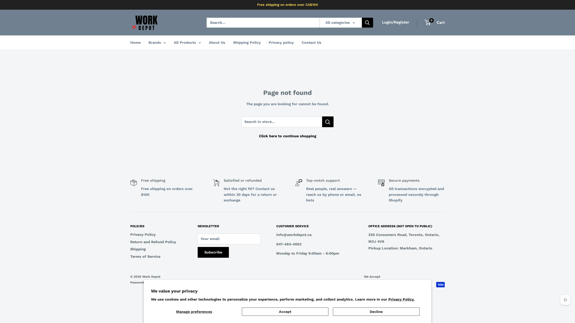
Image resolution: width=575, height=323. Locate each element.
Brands (154, 42)
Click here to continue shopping (287, 136)
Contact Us (311, 42)
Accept (285, 312)
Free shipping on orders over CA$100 (287, 5)
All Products (185, 42)
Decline (376, 312)
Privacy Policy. (401, 299)
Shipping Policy (247, 42)
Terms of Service (145, 256)
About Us (217, 42)
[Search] (367, 23)
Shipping (138, 249)
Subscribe (213, 252)
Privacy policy (281, 42)
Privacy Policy (143, 234)
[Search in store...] (328, 121)
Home (135, 42)
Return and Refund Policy (153, 242)
